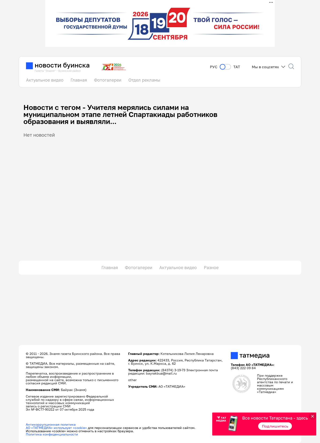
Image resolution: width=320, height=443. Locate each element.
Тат (236, 67)
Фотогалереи (107, 80)
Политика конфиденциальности (52, 434)
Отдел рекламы (144, 80)
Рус (213, 67)
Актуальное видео (44, 80)
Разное (211, 267)
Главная (79, 80)
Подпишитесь (275, 426)
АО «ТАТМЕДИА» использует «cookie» (56, 428)
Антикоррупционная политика (51, 424)
